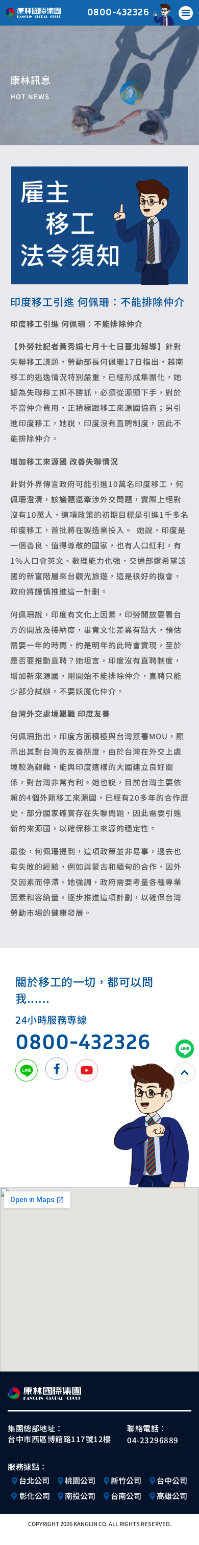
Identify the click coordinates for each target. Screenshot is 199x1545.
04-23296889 (153, 1439)
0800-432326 (118, 11)
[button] (186, 13)
